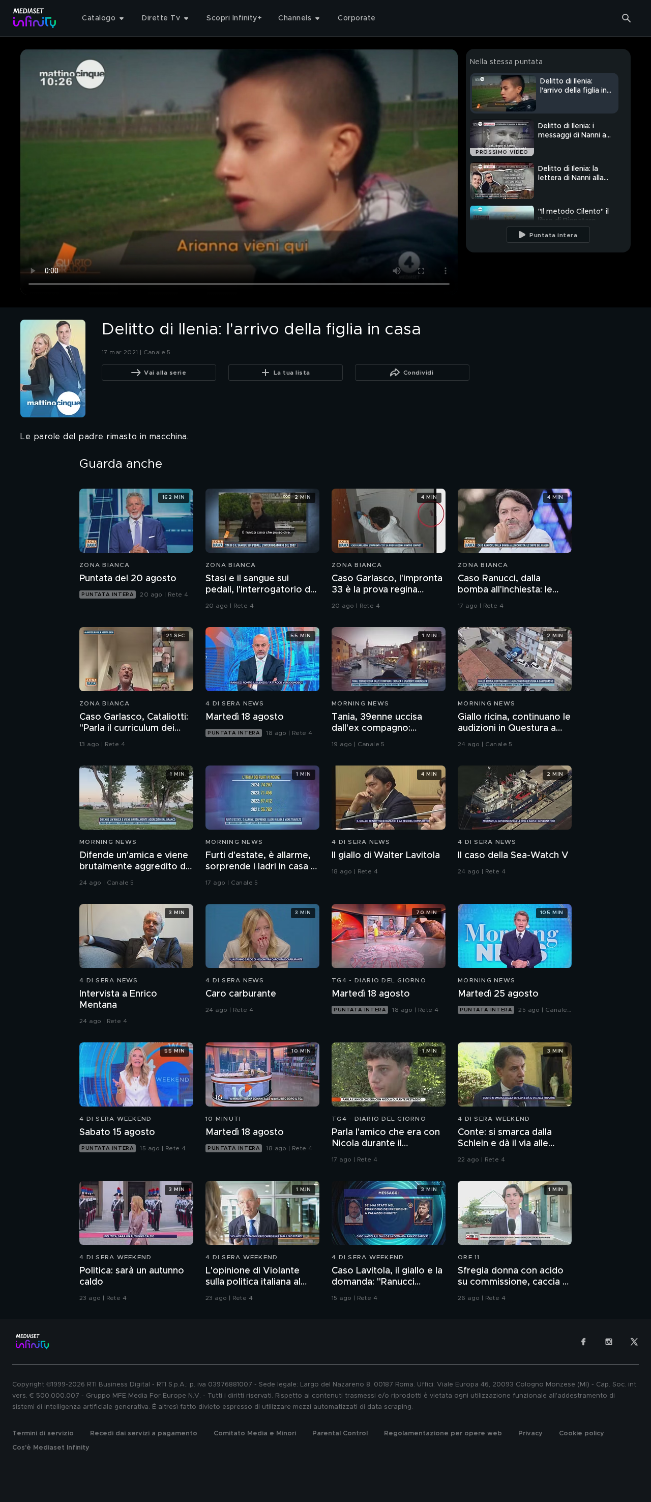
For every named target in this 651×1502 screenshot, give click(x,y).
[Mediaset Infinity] (34, 18)
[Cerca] (626, 18)
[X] (634, 1341)
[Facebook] (583, 1341)
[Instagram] (608, 1341)
